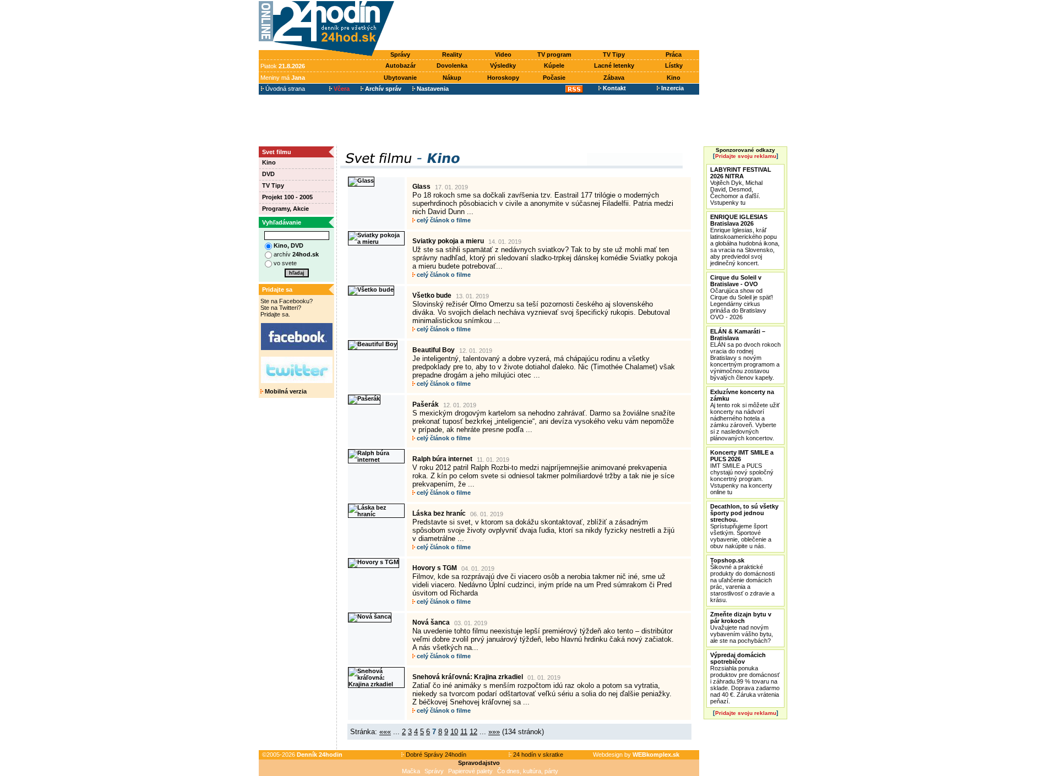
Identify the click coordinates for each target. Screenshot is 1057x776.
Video (503, 54)
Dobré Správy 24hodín (435, 754)
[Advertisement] (549, 25)
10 (454, 732)
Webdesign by (636, 754)
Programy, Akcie (285, 208)
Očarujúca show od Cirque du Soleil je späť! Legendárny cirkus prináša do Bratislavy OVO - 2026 (741, 297)
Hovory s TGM (434, 568)
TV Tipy (614, 54)
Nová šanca (431, 622)
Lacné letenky (614, 65)
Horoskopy (503, 77)
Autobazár (400, 65)
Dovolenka (452, 65)
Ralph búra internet (442, 459)
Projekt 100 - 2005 (287, 197)
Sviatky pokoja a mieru (448, 241)
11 (463, 732)
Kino (673, 77)
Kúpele (554, 65)
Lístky (674, 65)
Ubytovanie (400, 77)
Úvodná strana (284, 88)
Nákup (452, 77)
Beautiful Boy (433, 350)
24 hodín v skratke (537, 754)
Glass (421, 186)
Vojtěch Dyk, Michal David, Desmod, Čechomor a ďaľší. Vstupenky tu (740, 186)
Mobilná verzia (285, 391)
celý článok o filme (443, 220)
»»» (494, 732)
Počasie (554, 77)
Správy (400, 54)
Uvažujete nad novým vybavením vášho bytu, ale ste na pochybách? (741, 627)
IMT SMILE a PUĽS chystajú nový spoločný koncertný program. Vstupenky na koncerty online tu (741, 472)
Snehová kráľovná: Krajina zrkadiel (467, 677)
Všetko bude (431, 295)
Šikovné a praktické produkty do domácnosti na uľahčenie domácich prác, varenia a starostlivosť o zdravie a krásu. (742, 580)
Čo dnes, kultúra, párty (527, 771)
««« (385, 732)
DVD (268, 174)
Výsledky (503, 65)
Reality (452, 54)
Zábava (613, 77)
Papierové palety (470, 771)
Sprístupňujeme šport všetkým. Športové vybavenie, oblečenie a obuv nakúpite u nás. (744, 526)
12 (473, 732)
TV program (554, 54)
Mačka (411, 771)
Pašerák (425, 404)
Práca (674, 54)
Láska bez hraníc (439, 513)
